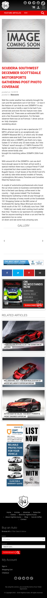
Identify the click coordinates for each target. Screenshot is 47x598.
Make (4, 536)
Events (13, 515)
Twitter (18, 272)
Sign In (4, 566)
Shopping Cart (7, 570)
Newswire (15, 95)
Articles (17, 512)
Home (9, 512)
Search (4, 544)
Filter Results (9, 552)
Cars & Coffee (36, 517)
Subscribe (36, 512)
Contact (23, 519)
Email (40, 272)
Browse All (6, 531)
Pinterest (29, 272)
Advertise (26, 512)
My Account (38, 7)
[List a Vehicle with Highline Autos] (31, 455)
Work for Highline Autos (28, 515)
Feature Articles (12, 13)
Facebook (7, 272)
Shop (26, 517)
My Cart (33, 7)
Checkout (5, 573)
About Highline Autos (13, 517)
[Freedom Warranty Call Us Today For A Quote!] (23, 262)
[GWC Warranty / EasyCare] (15, 455)
